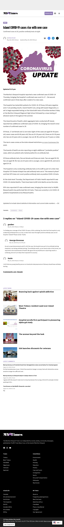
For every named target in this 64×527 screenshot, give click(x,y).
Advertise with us (38, 502)
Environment (36, 457)
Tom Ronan (6, 386)
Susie (10, 258)
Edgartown (6, 465)
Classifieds (36, 504)
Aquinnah (5, 470)
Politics (35, 468)
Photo (20, 210)
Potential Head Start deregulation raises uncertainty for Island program (36, 365)
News (5, 23)
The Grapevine (7, 502)
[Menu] (55, 13)
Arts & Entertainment (9, 497)
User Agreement (37, 512)
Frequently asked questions (40, 497)
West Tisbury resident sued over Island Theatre (36, 307)
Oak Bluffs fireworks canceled (21, 386)
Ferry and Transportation (40, 478)
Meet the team (37, 499)
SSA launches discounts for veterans (35, 348)
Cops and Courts (37, 470)
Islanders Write (7, 507)
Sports (35, 475)
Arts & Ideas (6, 510)
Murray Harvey (7, 365)
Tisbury (5, 457)
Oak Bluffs (6, 462)
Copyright (36, 510)
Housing (35, 462)
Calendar (5, 494)
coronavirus (14, 210)
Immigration (36, 473)
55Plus (5, 512)
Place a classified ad (38, 507)
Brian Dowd (11, 38)
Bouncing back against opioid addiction (36, 291)
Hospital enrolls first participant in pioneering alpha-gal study (39, 321)
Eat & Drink (6, 499)
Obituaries (36, 480)
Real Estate (36, 483)
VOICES (5, 504)
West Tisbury (7, 460)
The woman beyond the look (31, 334)
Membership (48, 13)
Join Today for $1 (9, 524)
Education (36, 465)
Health (35, 460)
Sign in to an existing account (52, 521)
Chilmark (5, 468)
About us (35, 494)
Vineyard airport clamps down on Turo (25, 376)
